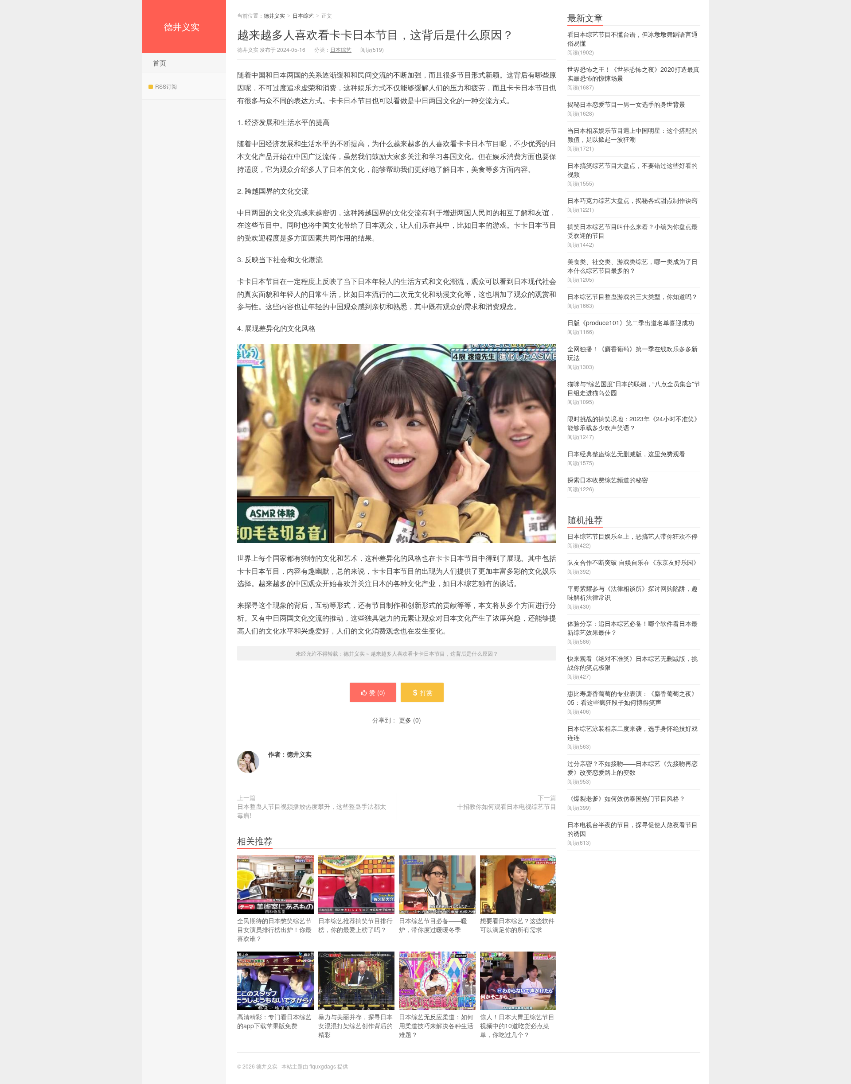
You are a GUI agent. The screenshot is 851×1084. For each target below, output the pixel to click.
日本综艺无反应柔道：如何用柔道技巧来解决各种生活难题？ (436, 1025)
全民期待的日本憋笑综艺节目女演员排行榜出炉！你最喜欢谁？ (274, 929)
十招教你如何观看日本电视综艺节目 (506, 806)
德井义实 (181, 26)
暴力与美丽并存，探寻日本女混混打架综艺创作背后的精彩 (355, 1025)
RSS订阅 (166, 86)
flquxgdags (322, 1066)
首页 (159, 62)
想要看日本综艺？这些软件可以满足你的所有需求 (517, 925)
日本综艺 (303, 15)
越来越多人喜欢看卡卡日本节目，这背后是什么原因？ (375, 34)
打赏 (426, 692)
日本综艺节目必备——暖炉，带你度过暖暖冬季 (433, 925)
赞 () (377, 692)
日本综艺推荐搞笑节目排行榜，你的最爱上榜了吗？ (355, 925)
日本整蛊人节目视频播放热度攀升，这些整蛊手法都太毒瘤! (311, 811)
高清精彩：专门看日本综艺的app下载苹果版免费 (274, 1021)
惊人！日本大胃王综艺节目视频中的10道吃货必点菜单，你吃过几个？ (517, 1025)
